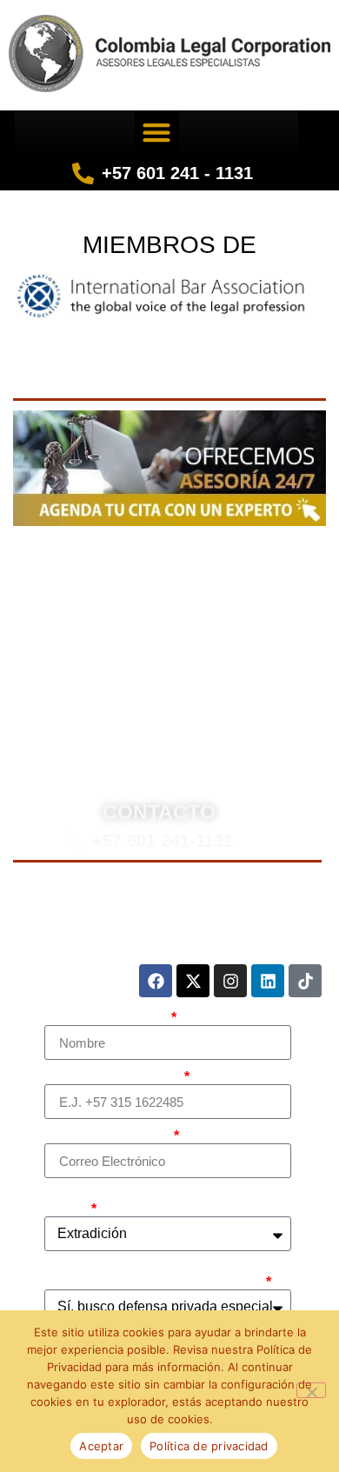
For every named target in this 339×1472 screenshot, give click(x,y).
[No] (311, 1390)
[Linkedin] (267, 980)
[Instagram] (230, 980)
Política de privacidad (209, 1446)
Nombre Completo (106, 1018)
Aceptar (101, 1446)
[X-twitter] (192, 980)
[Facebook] (155, 980)
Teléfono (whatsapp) (113, 1077)
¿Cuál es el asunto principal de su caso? (156, 1202)
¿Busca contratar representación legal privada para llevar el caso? (153, 1275)
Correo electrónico (107, 1136)
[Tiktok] (305, 980)
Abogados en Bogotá (224, 553)
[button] (157, 132)
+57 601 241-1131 (162, 840)
